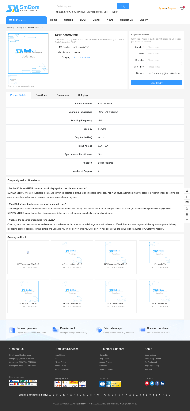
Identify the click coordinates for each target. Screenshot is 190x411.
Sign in (162, 8)
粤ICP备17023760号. (128, 403)
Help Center (104, 358)
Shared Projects (105, 362)
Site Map (148, 369)
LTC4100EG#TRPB (95, 12)
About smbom (150, 355)
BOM (83, 19)
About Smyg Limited (153, 358)
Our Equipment (151, 362)
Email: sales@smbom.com (20, 355)
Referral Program (106, 369)
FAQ (56, 358)
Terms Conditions (61, 369)
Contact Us (126, 19)
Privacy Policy (60, 362)
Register (171, 8)
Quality (144, 19)
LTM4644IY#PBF (111, 12)
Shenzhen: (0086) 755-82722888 (22, 362)
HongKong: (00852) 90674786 (21, 358)
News (110, 19)
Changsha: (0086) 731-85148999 (23, 365)
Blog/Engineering (152, 365)
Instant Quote (59, 355)
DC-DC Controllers (81, 57)
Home (53, 19)
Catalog (68, 19)
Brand (96, 19)
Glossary (103, 365)
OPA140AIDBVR (79, 12)
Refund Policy (60, 365)
